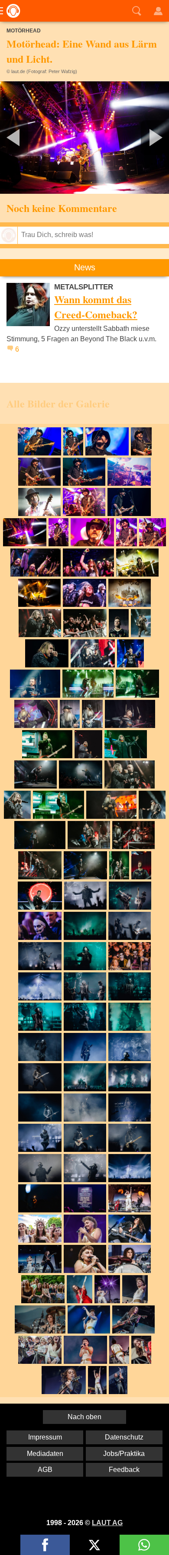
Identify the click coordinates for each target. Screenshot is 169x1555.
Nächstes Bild (84, 137)
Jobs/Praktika (124, 1453)
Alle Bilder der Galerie (58, 403)
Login (158, 11)
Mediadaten (45, 1453)
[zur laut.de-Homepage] (11, 11)
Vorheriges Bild (28, 137)
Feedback (124, 1469)
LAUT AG (107, 1522)
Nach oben (84, 1416)
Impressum (45, 1437)
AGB (45, 1469)
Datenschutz (124, 1437)
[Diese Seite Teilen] (45, 1545)
